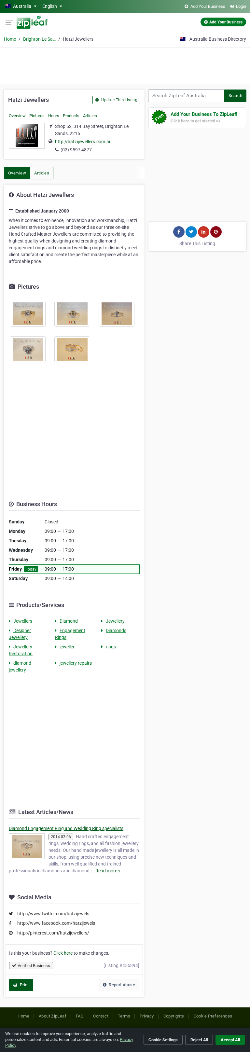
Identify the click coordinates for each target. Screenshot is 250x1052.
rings (111, 646)
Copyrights (173, 1016)
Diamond (69, 621)
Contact (100, 1016)
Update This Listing (118, 100)
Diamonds (116, 630)
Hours (53, 115)
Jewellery (115, 621)
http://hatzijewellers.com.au (83, 141)
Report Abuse (121, 984)
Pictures (37, 115)
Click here (63, 953)
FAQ (80, 1016)
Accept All (230, 1039)
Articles (90, 115)
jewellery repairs (76, 663)
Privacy (147, 1016)
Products (71, 115)
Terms (124, 1016)
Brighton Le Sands (39, 39)
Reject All (199, 1039)
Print (24, 984)
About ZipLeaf (52, 1016)
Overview (17, 115)
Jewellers (22, 621)
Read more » (107, 870)
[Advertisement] (125, 65)
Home (10, 39)
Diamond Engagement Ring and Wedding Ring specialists (66, 828)
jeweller (67, 646)
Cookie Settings (163, 1039)
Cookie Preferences (213, 1016)
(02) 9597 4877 (76, 149)
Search (235, 95)
